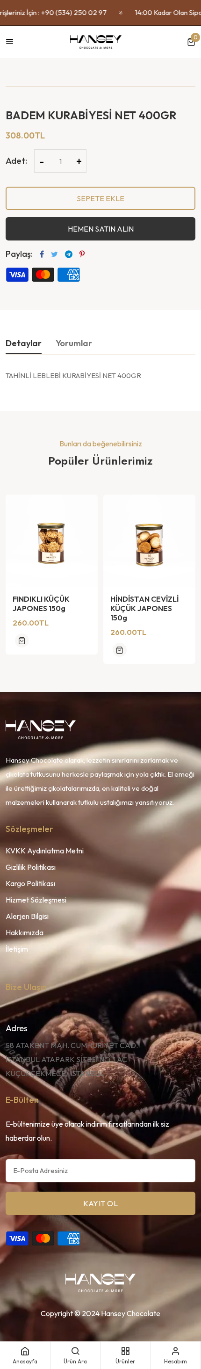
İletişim (17, 949)
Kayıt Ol (100, 1203)
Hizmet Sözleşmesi (36, 899)
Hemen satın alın (101, 228)
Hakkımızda (24, 932)
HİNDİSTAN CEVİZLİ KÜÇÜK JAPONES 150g (144, 608)
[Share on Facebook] (42, 254)
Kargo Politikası (30, 883)
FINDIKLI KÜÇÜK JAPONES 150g (41, 603)
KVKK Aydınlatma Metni (45, 850)
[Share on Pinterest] (82, 254)
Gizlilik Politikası (31, 867)
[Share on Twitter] (54, 254)
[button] (191, 42)
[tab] (24, 346)
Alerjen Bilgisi (27, 916)
